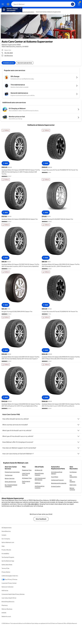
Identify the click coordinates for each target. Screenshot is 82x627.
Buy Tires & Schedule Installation (11, 485)
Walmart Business (7, 609)
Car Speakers (72, 480)
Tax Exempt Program (8, 557)
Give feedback (41, 519)
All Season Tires (27, 478)
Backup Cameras (72, 488)
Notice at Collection (7, 587)
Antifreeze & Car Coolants (39, 486)
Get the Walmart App (8, 561)
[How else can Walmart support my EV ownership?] (78, 448)
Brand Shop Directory (8, 601)
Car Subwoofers (73, 476)
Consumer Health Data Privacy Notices (13, 594)
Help (3, 546)
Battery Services (9, 478)
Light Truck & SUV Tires (26, 474)
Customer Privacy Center (9, 583)
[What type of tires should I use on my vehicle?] (78, 436)
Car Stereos (73, 472)
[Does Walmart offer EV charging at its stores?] (78, 442)
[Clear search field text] (70, 4)
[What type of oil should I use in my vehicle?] (78, 430)
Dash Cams (73, 485)
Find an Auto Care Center (12, 472)
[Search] (72, 4)
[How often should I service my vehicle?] (78, 418)
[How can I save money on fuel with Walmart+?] (78, 453)
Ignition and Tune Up (57, 480)
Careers (4, 535)
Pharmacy (5, 605)
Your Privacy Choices (11, 579)
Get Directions (8, 55)
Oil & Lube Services (10, 481)
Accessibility (5, 553)
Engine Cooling (55, 486)
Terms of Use (5, 568)
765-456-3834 (8, 53)
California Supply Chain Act (10, 575)
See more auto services (25, 63)
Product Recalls (6, 550)
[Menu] (3, 4)
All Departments (6, 527)
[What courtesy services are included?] (78, 424)
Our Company (6, 539)
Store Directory (6, 531)
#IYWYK (4, 613)
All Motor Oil (38, 470)
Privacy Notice (6, 572)
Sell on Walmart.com (8, 542)
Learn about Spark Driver (9, 598)
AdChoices (5, 590)
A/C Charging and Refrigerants (40, 478)
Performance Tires (26, 482)
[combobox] (43, 4)
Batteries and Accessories (58, 483)
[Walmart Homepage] (8, 4)
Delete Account (6, 616)
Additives (37, 483)
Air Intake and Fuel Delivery (56, 472)
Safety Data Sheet (7, 564)
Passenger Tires (26, 470)
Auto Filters (54, 477)
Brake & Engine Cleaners (39, 474)
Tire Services (8, 475)
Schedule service (8, 63)
